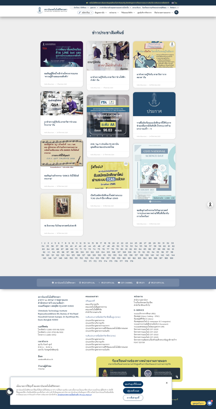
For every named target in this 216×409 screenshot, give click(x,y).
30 (159, 243)
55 (141, 246)
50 (118, 246)
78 (112, 249)
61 (169, 246)
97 (67, 252)
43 (85, 246)
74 (94, 249)
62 (173, 246)
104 (102, 252)
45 (94, 246)
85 (145, 249)
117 (167, 252)
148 (60, 258)
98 (72, 252)
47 (103, 246)
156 (102, 258)
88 (159, 249)
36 (52, 246)
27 (145, 243)
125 (73, 255)
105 (108, 252)
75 (99, 249)
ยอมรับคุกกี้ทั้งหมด (133, 384)
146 (49, 258)
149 (65, 258)
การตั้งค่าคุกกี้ (133, 397)
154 (92, 258)
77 (108, 249)
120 (47, 255)
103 (97, 252)
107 (119, 252)
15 (93, 243)
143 (167, 255)
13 (85, 243)
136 (130, 255)
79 (117, 249)
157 (108, 258)
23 (127, 243)
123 (62, 255)
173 (100, 261)
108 (124, 252)
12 (80, 243)
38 (61, 246)
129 (94, 255)
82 (131, 249)
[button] (176, 12)
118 (172, 252)
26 (140, 243)
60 (164, 246)
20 (113, 243)
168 (166, 258)
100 (82, 252)
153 (86, 258)
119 (43, 255)
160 (124, 258)
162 (134, 258)
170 (85, 261)
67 (62, 249)
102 (92, 252)
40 (71, 246)
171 (90, 261)
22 (122, 243)
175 (110, 261)
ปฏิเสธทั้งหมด (133, 391)
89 (163, 249)
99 (77, 252)
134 (120, 255)
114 (153, 252)
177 (121, 261)
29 (154, 243)
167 (160, 258)
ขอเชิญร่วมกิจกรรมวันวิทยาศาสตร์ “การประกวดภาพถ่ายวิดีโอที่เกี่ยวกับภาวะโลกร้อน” (153, 213)
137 (136, 255)
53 (131, 246)
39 (66, 246)
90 (168, 249)
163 (139, 258)
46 (99, 246)
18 (105, 243)
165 (150, 258)
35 (47, 246)
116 (162, 252)
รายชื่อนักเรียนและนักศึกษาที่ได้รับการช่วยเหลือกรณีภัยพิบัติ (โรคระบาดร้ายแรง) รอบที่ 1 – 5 (154, 125)
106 (113, 252)
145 (44, 258)
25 (136, 243)
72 (85, 249)
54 (136, 246)
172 (95, 261)
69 (71, 249)
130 (99, 255)
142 (162, 255)
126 (78, 255)
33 (172, 243)
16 (97, 243)
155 (97, 258)
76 (103, 249)
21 (118, 243)
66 (57, 249)
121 (53, 255)
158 (113, 258)
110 (135, 252)
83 (135, 249)
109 (129, 252)
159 (118, 258)
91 (173, 249)
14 (89, 243)
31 (163, 243)
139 (146, 255)
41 (76, 246)
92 (44, 252)
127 (83, 255)
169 (171, 258)
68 (67, 249)
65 (53, 249)
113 (148, 252)
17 (101, 243)
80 (122, 249)
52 (127, 246)
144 (173, 255)
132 (109, 255)
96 (63, 252)
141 (157, 255)
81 (126, 249)
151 (76, 258)
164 (144, 258)
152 (81, 258)
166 (155, 258)
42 (80, 246)
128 (88, 255)
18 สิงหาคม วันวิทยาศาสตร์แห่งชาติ (60, 225)
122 (57, 255)
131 (104, 255)
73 (89, 249)
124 (68, 255)
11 (76, 243)
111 (139, 252)
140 (152, 255)
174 (105, 261)
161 (129, 258)
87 (154, 249)
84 (140, 249)
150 (71, 258)
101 (87, 252)
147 (55, 258)
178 (126, 261)
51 (122, 246)
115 (157, 252)
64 (48, 249)
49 (113, 246)
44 (89, 246)
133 (114, 255)
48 (108, 246)
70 (76, 249)
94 (53, 252)
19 (109, 243)
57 (150, 246)
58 (155, 246)
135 (125, 255)
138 (141, 255)
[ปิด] (167, 383)
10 (73, 243)
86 (149, 249)
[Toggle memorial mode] (210, 205)
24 (131, 243)
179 (131, 261)
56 (145, 246)
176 (116, 261)
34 (43, 246)
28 (149, 243)
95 (58, 252)
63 (43, 249)
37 (57, 246)
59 (159, 246)
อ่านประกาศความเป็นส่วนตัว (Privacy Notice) (75, 394)
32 (168, 243)
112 (143, 252)
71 (81, 249)
